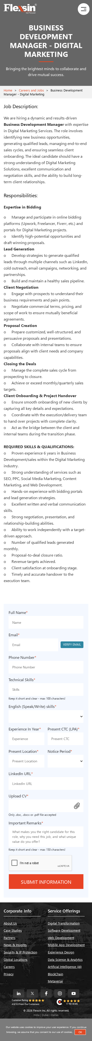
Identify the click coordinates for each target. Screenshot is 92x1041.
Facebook (46, 993)
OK (80, 1032)
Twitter (32, 993)
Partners (9, 938)
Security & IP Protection (20, 952)
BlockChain (55, 974)
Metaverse (55, 981)
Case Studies (13, 930)
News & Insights (15, 945)
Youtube (73, 993)
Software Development (64, 930)
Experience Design (61, 952)
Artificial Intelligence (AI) (65, 966)
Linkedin (18, 993)
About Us (10, 923)
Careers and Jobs (31, 90)
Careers (9, 966)
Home (8, 90)
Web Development (61, 938)
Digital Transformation (63, 923)
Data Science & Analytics (65, 959)
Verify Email (72, 644)
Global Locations (15, 959)
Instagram (60, 993)
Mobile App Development (66, 945)
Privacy (8, 974)
